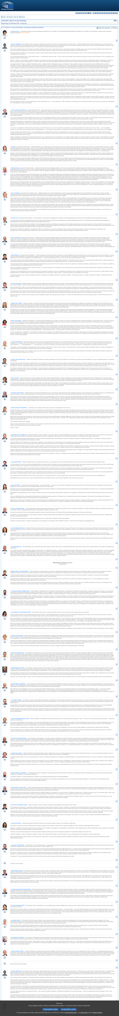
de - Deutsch (83, 13)
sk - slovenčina (111, 13)
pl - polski (106, 13)
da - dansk (81, 13)
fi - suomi (115, 13)
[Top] (116, 40)
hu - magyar (101, 13)
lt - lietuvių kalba (99, 13)
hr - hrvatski (94, 13)
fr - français (90, 13)
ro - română (110, 13)
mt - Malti (102, 13)
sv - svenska (117, 13)
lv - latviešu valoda (97, 13)
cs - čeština (80, 13)
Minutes (115, 27)
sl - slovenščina (113, 13)
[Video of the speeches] (5, 38)
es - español (78, 13)
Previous (10, 16)
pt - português (108, 13)
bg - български (76, 13)
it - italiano (95, 13)
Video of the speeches (104, 27)
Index (4, 16)
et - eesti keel (85, 13)
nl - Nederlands (104, 13)
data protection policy (71, 1012)
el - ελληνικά (87, 13)
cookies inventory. (97, 1012)
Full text (22, 16)
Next (15, 16)
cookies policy (84, 1012)
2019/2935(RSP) (24, 32)
